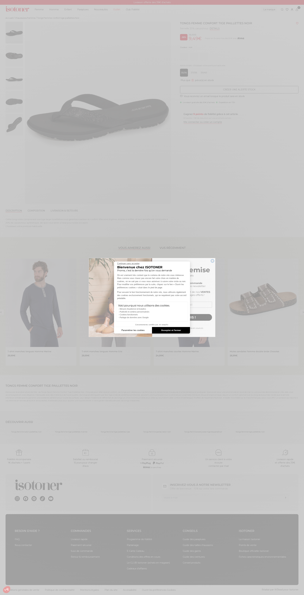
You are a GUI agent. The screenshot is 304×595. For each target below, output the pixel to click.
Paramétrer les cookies (133, 330)
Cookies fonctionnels (129, 315)
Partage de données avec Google (134, 317)
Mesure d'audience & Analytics (133, 309)
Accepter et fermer (171, 330)
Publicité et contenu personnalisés (134, 312)
